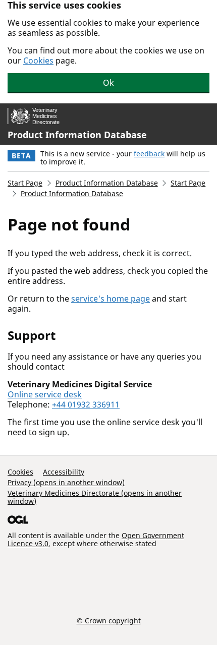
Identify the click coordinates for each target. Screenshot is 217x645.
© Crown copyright (109, 620)
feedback (149, 153)
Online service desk (45, 394)
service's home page (110, 298)
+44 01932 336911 (86, 404)
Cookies (38, 60)
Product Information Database (77, 135)
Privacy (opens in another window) (66, 482)
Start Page (25, 183)
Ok (108, 82)
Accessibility (63, 472)
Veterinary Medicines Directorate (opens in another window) (95, 497)
